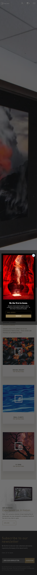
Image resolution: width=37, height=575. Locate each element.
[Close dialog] (33, 255)
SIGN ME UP (18, 316)
